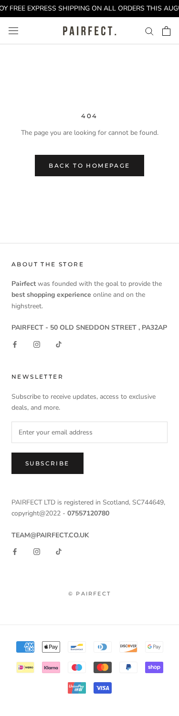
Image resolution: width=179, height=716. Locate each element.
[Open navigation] (13, 30)
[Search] (149, 31)
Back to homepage (89, 165)
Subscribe (47, 463)
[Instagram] (36, 343)
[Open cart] (166, 31)
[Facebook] (14, 343)
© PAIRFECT (89, 593)
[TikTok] (58, 343)
